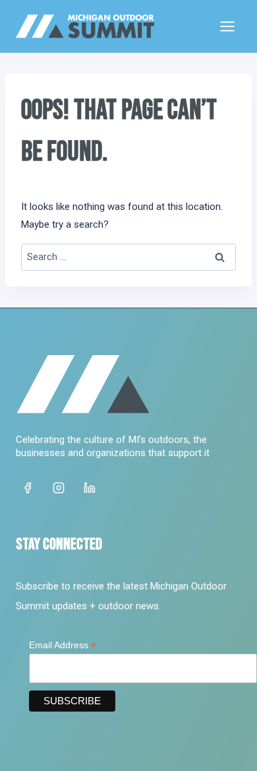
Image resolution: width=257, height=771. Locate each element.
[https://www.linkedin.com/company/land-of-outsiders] (89, 488)
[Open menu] (227, 26)
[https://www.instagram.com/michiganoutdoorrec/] (59, 488)
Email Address (62, 645)
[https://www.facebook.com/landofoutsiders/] (28, 488)
